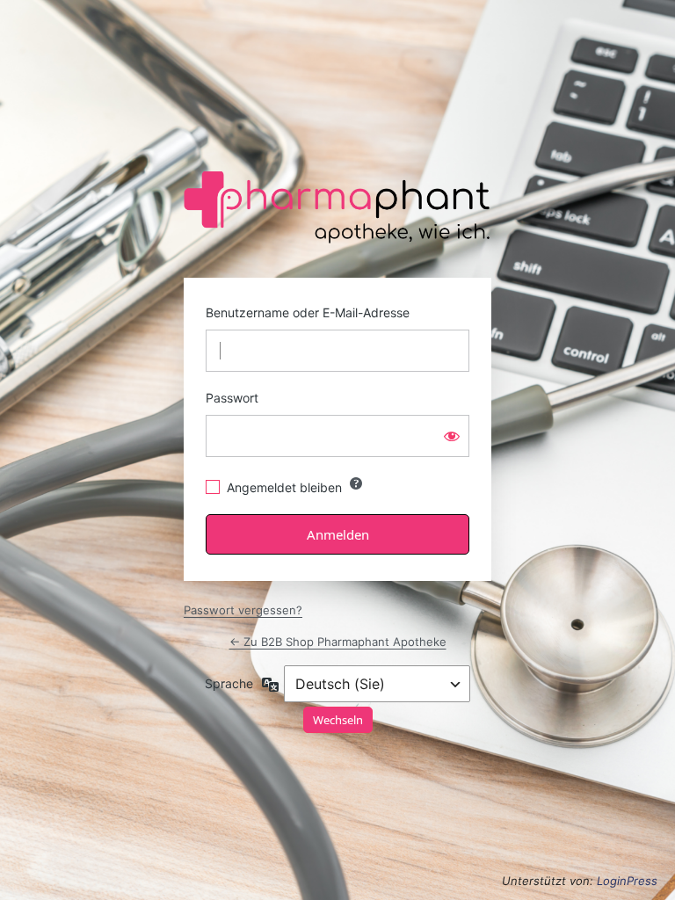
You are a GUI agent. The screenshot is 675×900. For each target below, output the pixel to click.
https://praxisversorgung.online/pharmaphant (339, 208)
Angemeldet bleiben (284, 487)
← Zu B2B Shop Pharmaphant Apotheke (337, 642)
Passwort (232, 397)
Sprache (229, 683)
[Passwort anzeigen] (451, 436)
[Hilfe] (356, 483)
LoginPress (627, 881)
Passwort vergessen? (243, 610)
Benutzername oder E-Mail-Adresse (308, 312)
